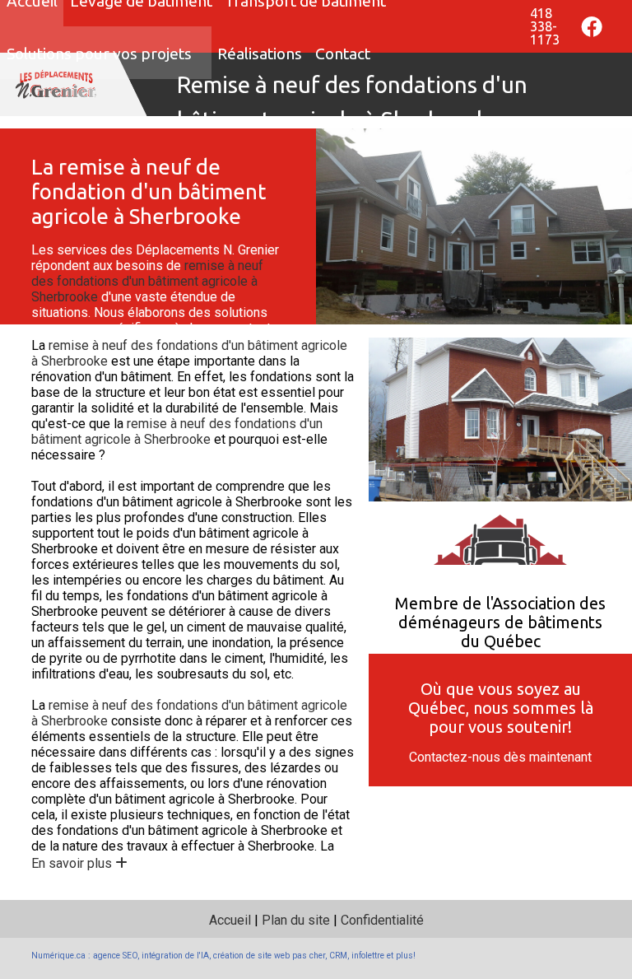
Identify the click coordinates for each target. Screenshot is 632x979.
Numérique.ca (58, 955)
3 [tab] (498, 311)
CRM (338, 955)
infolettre (367, 955)
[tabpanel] (474, 226)
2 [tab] (474, 311)
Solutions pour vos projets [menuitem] (99, 53)
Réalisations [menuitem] (259, 53)
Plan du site (296, 920)
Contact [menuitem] (342, 53)
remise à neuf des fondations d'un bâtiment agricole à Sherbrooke (147, 281)
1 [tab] (449, 311)
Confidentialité (382, 920)
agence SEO (115, 955)
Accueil (230, 920)
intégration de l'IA (175, 955)
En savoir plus (73, 863)
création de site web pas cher (269, 955)
